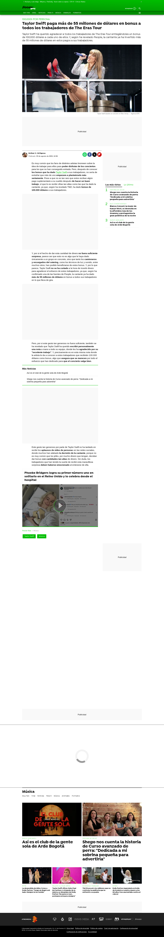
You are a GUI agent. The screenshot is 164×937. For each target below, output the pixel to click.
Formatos (77, 13)
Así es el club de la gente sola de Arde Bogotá (47, 373)
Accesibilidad (92, 932)
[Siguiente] (141, 2)
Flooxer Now (26, 531)
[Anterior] (23, 2)
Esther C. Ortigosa (37, 153)
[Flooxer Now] (37, 8)
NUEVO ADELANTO (117, 220)
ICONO (115, 886)
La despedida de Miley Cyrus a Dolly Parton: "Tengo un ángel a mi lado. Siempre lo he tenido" (36, 890)
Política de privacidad (82, 928)
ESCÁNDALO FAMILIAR (90, 886)
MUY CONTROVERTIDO (118, 204)
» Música (35, 531)
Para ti (50, 13)
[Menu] (139, 13)
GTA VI (72, 2)
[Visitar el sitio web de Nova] (78, 919)
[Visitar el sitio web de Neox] (70, 919)
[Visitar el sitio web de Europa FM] (109, 919)
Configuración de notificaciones (77, 932)
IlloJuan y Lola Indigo (32, 2)
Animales (67, 13)
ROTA (24, 886)
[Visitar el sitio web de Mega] (85, 919)
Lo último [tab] (128, 185)
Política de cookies (96, 928)
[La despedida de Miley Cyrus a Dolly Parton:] (36, 875)
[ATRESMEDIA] (29, 919)
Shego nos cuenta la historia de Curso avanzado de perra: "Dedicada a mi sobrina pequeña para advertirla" (124, 196)
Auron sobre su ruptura (61, 2)
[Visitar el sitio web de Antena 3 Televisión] (54, 919)
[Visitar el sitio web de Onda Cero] (101, 919)
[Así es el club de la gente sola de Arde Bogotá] (52, 820)
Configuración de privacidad (129, 928)
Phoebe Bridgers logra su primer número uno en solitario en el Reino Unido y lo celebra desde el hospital (58, 476)
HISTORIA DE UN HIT (117, 190)
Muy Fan (26, 13)
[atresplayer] (129, 9)
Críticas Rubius (80, 2)
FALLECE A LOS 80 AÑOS (61, 886)
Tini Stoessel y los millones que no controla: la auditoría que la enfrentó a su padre (96, 890)
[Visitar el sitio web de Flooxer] (138, 919)
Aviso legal (70, 928)
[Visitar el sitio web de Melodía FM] (116, 919)
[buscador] (139, 8)
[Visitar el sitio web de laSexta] (62, 919)
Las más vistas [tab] (113, 185)
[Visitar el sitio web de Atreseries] (93, 919)
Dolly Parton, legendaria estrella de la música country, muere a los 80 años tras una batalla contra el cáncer (126, 891)
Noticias (41, 13)
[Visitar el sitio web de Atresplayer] (127, 919)
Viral (34, 13)
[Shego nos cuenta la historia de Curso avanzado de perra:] (112, 820)
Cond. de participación (111, 928)
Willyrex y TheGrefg (46, 2)
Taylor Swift (61, 172)
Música (58, 13)
